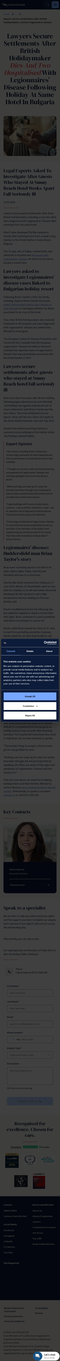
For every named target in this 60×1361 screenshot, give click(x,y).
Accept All (30, 696)
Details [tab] (30, 651)
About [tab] (49, 651)
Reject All (30, 715)
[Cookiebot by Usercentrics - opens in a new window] (44, 643)
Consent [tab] (10, 651)
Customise (28, 706)
